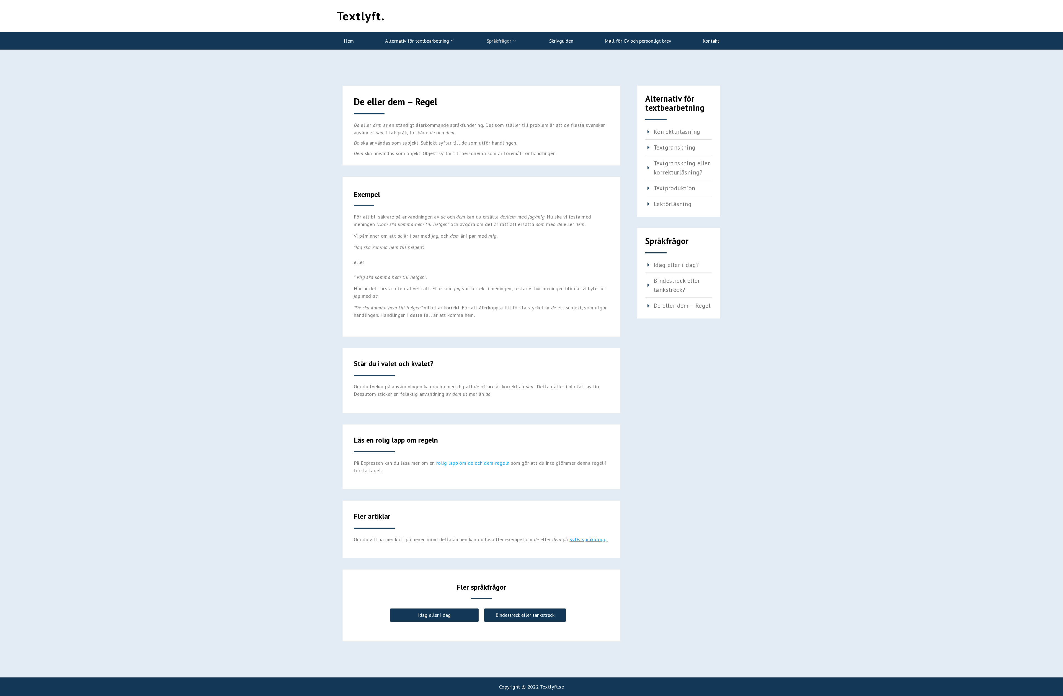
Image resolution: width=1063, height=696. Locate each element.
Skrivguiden (561, 41)
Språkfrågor (499, 41)
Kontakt (711, 41)
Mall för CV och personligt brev (638, 41)
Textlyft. (361, 16)
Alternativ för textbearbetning (417, 41)
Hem (349, 41)
